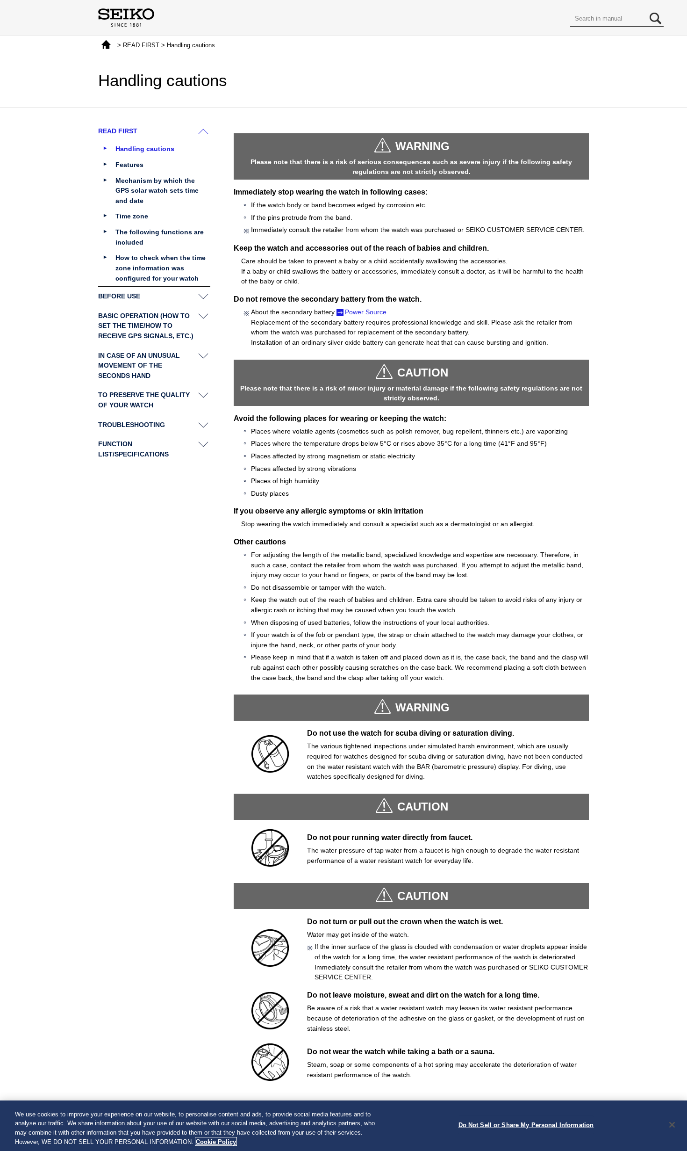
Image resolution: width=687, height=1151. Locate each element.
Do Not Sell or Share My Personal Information (526, 1125)
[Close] (672, 1125)
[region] (343, 1125)
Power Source (365, 312)
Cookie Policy (216, 1141)
